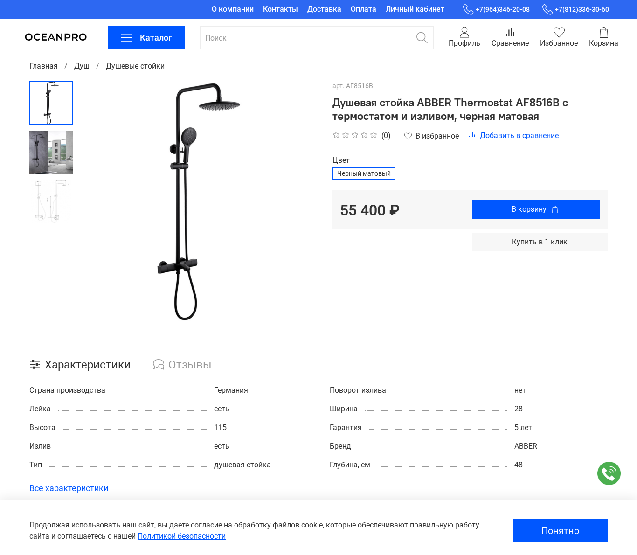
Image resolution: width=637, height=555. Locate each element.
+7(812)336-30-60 (582, 9)
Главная (43, 66)
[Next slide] (300, 202)
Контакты (280, 9)
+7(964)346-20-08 (503, 9)
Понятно (560, 530)
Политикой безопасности (182, 536)
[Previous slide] (96, 202)
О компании (233, 9)
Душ (82, 66)
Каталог (156, 37)
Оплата (363, 9)
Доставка (324, 9)
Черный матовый (364, 173)
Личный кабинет (415, 9)
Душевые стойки (135, 66)
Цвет (341, 160)
